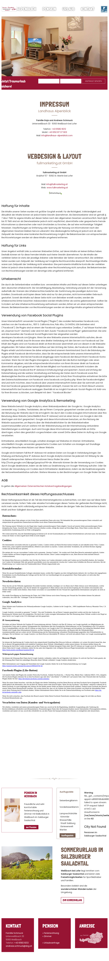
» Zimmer (47, 936)
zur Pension (31, 827)
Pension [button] (49, 9)
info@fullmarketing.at (57, 184)
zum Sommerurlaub (72, 900)
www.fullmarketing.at (57, 187)
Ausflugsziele (67, 835)
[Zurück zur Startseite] (9, 9)
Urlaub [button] (68, 9)
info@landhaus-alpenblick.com (57, 135)
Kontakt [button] (87, 9)
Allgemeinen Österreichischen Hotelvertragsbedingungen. (43, 486)
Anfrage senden (93, 81)
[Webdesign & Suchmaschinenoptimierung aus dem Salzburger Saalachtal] (55, 192)
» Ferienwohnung (50, 933)
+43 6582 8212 (59, 129)
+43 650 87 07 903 (57, 132)
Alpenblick (26, 9)
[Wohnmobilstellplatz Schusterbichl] (104, 9)
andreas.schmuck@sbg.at (19, 946)
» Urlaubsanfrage (51, 942)
